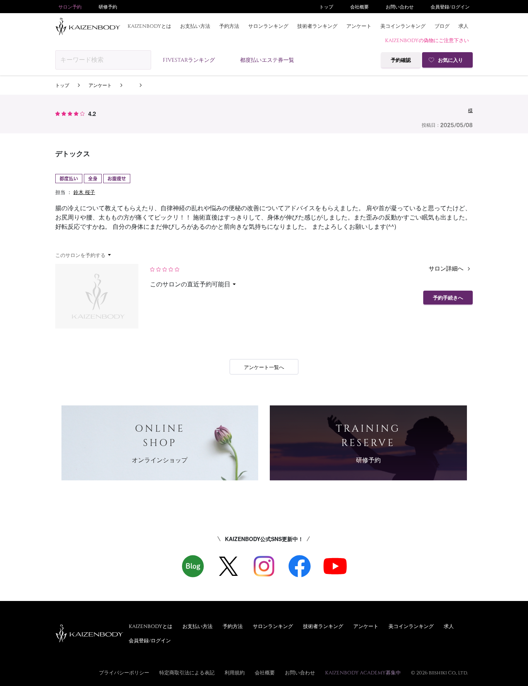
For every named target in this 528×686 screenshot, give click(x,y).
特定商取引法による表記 (187, 672)
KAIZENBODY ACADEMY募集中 (363, 672)
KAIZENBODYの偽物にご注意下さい (427, 40)
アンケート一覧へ (264, 367)
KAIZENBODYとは (149, 26)
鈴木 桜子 (84, 192)
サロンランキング (268, 26)
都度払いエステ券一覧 (267, 59)
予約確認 (401, 60)
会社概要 (359, 6)
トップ (326, 6)
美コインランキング (403, 26)
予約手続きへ (448, 298)
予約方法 (229, 26)
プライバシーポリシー (124, 672)
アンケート (358, 26)
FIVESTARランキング (189, 59)
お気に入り (450, 60)
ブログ (442, 26)
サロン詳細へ (447, 268)
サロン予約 (70, 6)
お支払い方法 (195, 26)
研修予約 (108, 6)
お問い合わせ (400, 6)
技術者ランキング (317, 26)
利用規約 (235, 672)
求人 (463, 26)
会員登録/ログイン (450, 6)
